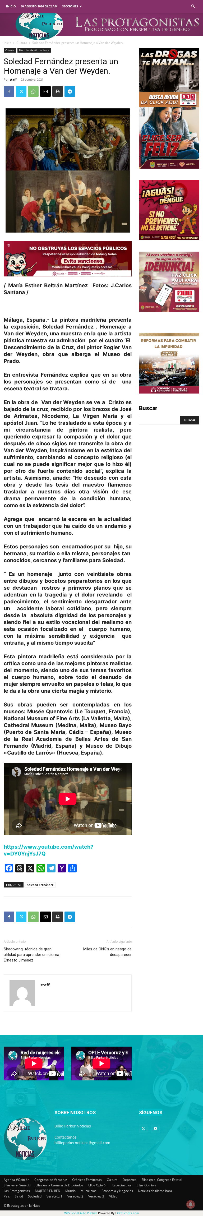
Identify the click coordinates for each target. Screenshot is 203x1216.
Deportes (129, 1179)
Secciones (70, 6)
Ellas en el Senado (17, 1185)
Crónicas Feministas (87, 1179)
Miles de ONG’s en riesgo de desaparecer (107, 952)
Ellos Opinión (97, 1185)
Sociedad (34, 1196)
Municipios (88, 1191)
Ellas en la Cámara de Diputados (59, 1185)
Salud (19, 1196)
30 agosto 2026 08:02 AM (39, 6)
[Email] (45, 91)
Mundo (70, 1191)
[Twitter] (21, 91)
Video (113, 1196)
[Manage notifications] (190, 1204)
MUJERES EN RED (47, 1191)
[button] (193, 6)
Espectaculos (122, 1185)
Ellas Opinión (146, 1185)
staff (13, 79)
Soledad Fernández (40, 885)
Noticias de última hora (34, 50)
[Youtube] (155, 1129)
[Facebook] (9, 91)
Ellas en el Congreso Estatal (161, 1179)
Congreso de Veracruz (50, 1179)
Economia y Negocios (117, 1191)
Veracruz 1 (54, 1196)
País (7, 1196)
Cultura (21, 42)
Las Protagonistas (17, 1191)
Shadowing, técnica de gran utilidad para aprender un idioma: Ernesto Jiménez (32, 955)
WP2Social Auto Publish (80, 1213)
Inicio (11, 6)
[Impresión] (57, 91)
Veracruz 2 (75, 1196)
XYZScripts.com (128, 1213)
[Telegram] (69, 91)
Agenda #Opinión (16, 1179)
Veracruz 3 (96, 1196)
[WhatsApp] (33, 91)
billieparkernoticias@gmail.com (82, 1142)
